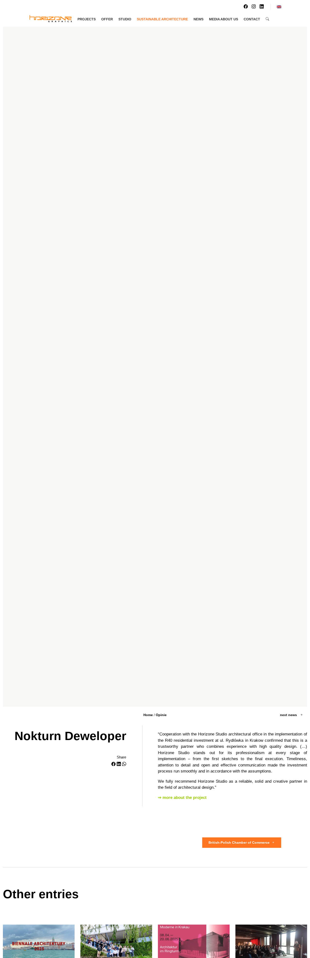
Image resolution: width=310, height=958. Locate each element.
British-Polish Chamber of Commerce (239, 842)
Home (148, 715)
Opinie (161, 715)
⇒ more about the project (182, 797)
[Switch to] (279, 6)
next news (289, 715)
